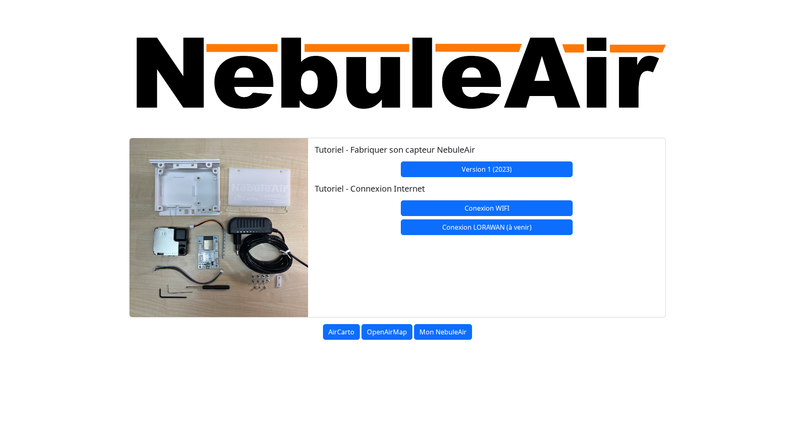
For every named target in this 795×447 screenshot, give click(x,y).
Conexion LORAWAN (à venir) (487, 227)
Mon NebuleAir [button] (443, 331)
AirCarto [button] (341, 331)
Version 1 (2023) (487, 169)
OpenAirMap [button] (387, 331)
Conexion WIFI (487, 208)
